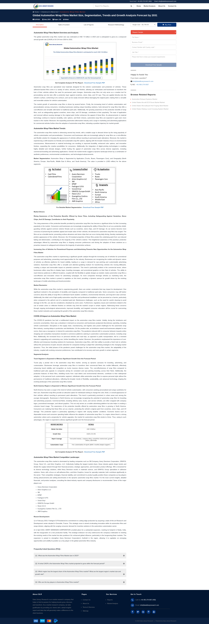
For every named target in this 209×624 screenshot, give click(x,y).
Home (139, 6)
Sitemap (85, 611)
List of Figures (89, 25)
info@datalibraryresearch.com (143, 81)
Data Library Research (169, 621)
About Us (161, 6)
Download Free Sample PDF (94, 83)
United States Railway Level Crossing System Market (150, 109)
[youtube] (154, 612)
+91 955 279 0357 (142, 84)
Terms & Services (89, 607)
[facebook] (132, 612)
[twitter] (138, 612)
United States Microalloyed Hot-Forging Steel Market (150, 106)
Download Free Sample (153, 65)
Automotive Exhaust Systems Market (144, 99)
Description (40, 25)
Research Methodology (116, 25)
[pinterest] (148, 612)
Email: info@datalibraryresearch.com (165, 1)
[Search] (131, 6)
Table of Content (63, 25)
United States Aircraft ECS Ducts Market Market (148, 102)
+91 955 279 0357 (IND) (144, 1)
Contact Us (172, 6)
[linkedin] (143, 612)
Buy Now (168, 25)
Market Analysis (149, 6)
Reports (110, 600)
